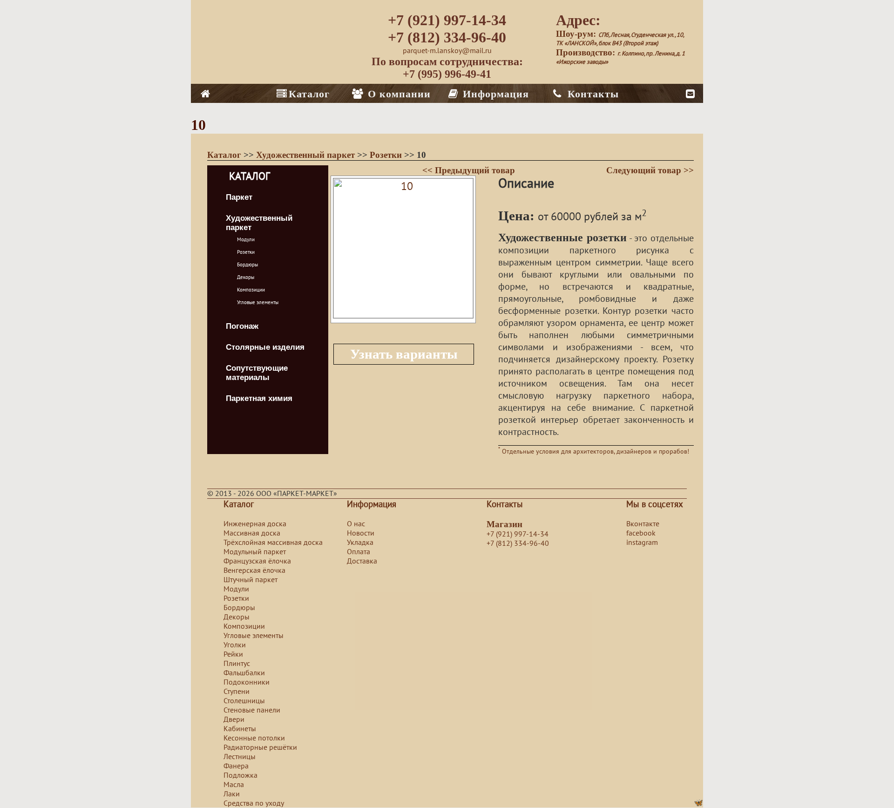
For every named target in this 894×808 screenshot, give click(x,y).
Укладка (360, 542)
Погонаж (242, 326)
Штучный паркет (251, 580)
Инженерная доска (255, 524)
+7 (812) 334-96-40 (447, 37)
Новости (360, 533)
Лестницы (240, 757)
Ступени (237, 691)
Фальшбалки (244, 673)
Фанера (236, 766)
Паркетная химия (259, 398)
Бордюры (247, 265)
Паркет (239, 197)
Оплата (358, 552)
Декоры (245, 277)
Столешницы (244, 701)
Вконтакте (642, 524)
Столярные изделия (265, 347)
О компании (398, 94)
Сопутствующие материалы (257, 373)
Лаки (232, 794)
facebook (641, 533)
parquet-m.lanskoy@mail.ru (447, 51)
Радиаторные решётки (260, 747)
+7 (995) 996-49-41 (447, 74)
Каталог (309, 94)
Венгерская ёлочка (254, 570)
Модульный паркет (255, 552)
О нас (356, 524)
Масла (234, 785)
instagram (642, 542)
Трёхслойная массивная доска (273, 542)
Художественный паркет (306, 155)
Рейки (233, 654)
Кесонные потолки (254, 738)
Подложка (240, 775)
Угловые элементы (257, 302)
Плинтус (237, 663)
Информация (494, 94)
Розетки (387, 155)
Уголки (235, 645)
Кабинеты (240, 729)
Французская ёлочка (257, 561)
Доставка (362, 561)
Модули (246, 240)
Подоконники (247, 682)
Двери (234, 719)
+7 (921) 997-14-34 (447, 20)
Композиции (251, 290)
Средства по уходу (254, 803)
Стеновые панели (252, 710)
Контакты (591, 94)
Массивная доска (252, 533)
